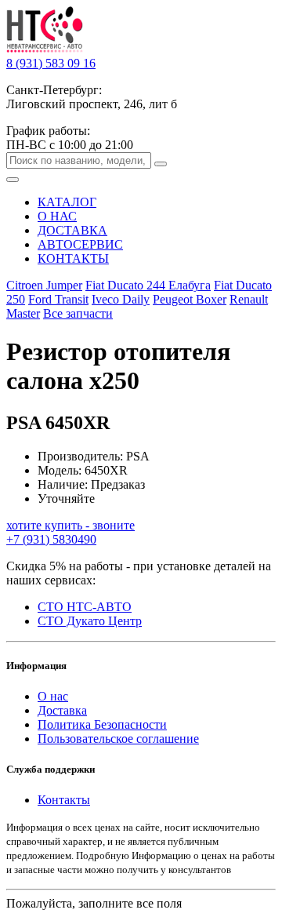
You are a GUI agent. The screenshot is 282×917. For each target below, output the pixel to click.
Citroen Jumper (44, 285)
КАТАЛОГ (67, 202)
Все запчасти (78, 313)
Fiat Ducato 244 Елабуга (148, 285)
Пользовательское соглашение (118, 738)
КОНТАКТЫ (73, 258)
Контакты (64, 799)
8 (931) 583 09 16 (51, 63)
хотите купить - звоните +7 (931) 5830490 (70, 532)
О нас (53, 696)
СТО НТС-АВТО (85, 606)
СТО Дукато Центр (90, 621)
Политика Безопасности (102, 724)
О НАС (57, 216)
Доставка (62, 710)
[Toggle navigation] (12, 179)
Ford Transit (58, 299)
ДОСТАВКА (72, 230)
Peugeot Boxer (189, 299)
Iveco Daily (121, 299)
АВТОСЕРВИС (80, 244)
